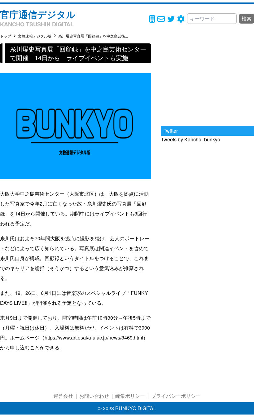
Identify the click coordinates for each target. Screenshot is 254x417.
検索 (247, 18)
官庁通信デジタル (38, 14)
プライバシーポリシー (176, 395)
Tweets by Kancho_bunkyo (190, 139)
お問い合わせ (94, 395)
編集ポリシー (130, 395)
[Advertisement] (207, 82)
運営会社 (63, 395)
